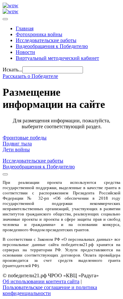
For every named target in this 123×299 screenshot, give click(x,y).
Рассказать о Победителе (30, 76)
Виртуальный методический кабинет (57, 58)
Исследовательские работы (46, 40)
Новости (25, 52)
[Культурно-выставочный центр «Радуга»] (10, 5)
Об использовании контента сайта (41, 281)
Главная (24, 28)
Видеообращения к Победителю (52, 46)
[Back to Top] (5, 174)
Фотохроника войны (39, 34)
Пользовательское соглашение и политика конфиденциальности (50, 290)
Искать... (12, 69)
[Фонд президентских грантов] (10, 11)
